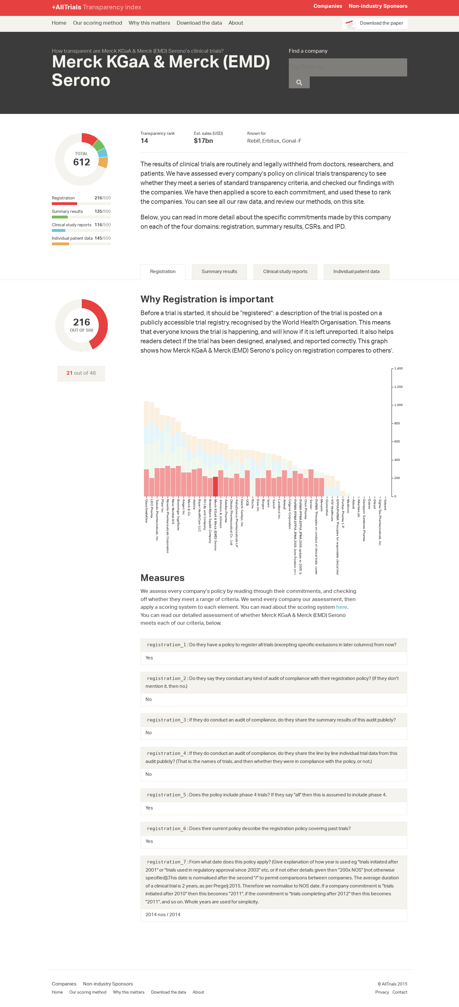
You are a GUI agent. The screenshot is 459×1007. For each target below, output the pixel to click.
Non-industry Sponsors (378, 7)
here (341, 607)
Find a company (308, 52)
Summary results (219, 272)
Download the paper (381, 23)
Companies (327, 7)
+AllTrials (96, 8)
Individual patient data (356, 272)
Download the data (199, 23)
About (236, 23)
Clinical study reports (285, 272)
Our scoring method (97, 23)
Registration (163, 272)
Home (59, 23)
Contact (399, 992)
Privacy (382, 992)
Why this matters (149, 23)
